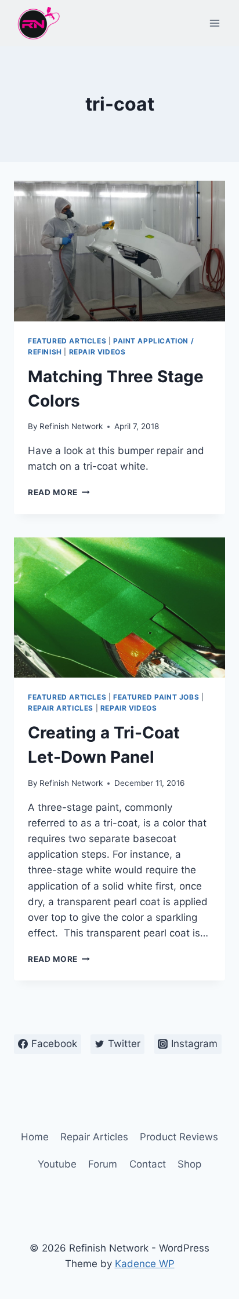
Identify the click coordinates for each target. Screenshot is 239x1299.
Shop (189, 1164)
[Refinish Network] (37, 23)
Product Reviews (179, 1137)
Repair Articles (60, 708)
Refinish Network (71, 426)
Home (35, 1137)
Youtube (57, 1164)
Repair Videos (97, 351)
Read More (59, 492)
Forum (102, 1164)
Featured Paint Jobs (156, 697)
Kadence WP (145, 1263)
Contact (147, 1164)
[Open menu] (214, 23)
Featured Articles (67, 340)
